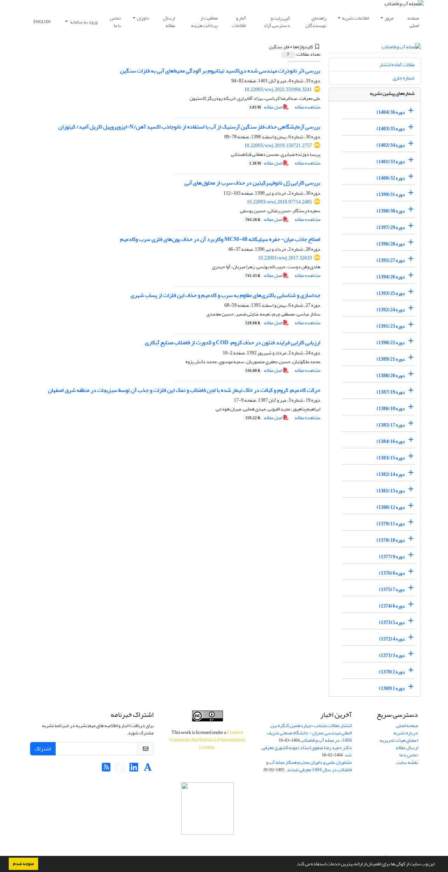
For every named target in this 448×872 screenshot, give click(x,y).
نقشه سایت (407, 762)
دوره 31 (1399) (391, 194)
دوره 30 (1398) (391, 211)
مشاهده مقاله (307, 107)
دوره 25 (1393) (391, 293)
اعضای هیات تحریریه (399, 740)
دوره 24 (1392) (391, 309)
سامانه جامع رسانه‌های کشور (207, 844)
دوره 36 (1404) (391, 112)
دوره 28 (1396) (391, 244)
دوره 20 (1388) (391, 375)
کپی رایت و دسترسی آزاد (277, 21)
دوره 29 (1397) (391, 227)
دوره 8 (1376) (392, 573)
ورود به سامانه (83, 22)
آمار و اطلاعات (239, 21)
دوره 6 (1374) (392, 606)
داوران (143, 18)
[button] (294, 865)
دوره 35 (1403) (391, 128)
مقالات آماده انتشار (397, 64)
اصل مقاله (266, 107)
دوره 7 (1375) (392, 589)
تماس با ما (115, 21)
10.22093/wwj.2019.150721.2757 (278, 145)
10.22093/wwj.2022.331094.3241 (278, 89)
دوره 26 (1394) (391, 277)
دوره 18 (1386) (391, 408)
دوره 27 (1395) (391, 260)
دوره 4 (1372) (392, 639)
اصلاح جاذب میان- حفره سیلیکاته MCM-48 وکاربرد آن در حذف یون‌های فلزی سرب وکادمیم (220, 239)
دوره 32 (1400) (391, 178)
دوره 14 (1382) (391, 474)
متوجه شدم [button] (23, 863)
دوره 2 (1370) (392, 672)
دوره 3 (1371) (392, 655)
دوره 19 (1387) (391, 392)
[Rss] (106, 769)
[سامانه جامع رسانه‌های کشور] (207, 808)
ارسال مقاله (169, 21)
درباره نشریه (405, 733)
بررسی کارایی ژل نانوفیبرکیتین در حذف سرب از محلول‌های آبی (252, 183)
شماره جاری (404, 78)
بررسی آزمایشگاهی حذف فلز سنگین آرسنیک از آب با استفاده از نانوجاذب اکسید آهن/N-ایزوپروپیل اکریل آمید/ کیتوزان (189, 127)
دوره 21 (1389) (391, 359)
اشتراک (43, 748)
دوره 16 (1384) (391, 441)
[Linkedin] (133, 769)
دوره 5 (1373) (392, 622)
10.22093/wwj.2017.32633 (285, 258)
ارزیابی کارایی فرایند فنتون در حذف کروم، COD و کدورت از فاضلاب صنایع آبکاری (232, 342)
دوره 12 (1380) (391, 507)
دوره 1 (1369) (392, 688)
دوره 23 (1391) (391, 326)
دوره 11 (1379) (391, 523)
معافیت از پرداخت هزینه (204, 21)
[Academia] (148, 769)
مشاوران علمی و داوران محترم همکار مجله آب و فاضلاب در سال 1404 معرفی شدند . (309, 765)
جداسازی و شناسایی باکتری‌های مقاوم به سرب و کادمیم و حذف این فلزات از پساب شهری (225, 295)
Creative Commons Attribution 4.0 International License (207, 740)
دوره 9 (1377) (392, 556)
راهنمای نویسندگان (316, 21)
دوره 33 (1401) (391, 161)
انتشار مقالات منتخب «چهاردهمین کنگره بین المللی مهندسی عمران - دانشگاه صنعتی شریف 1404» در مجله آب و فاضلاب (309, 733)
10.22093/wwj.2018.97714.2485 (279, 202)
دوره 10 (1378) (391, 540)
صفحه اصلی (413, 21)
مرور (389, 18)
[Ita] (120, 769)
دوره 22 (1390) (391, 342)
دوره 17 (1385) (391, 425)
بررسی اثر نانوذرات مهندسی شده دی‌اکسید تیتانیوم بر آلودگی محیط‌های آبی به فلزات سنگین (220, 70)
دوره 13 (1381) (391, 491)
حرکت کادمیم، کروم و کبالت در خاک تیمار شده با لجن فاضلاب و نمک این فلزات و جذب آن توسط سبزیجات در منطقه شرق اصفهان (184, 390)
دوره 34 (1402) (391, 145)
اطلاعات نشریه (355, 18)
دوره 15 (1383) (391, 458)
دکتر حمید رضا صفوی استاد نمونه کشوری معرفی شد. (307, 751)
